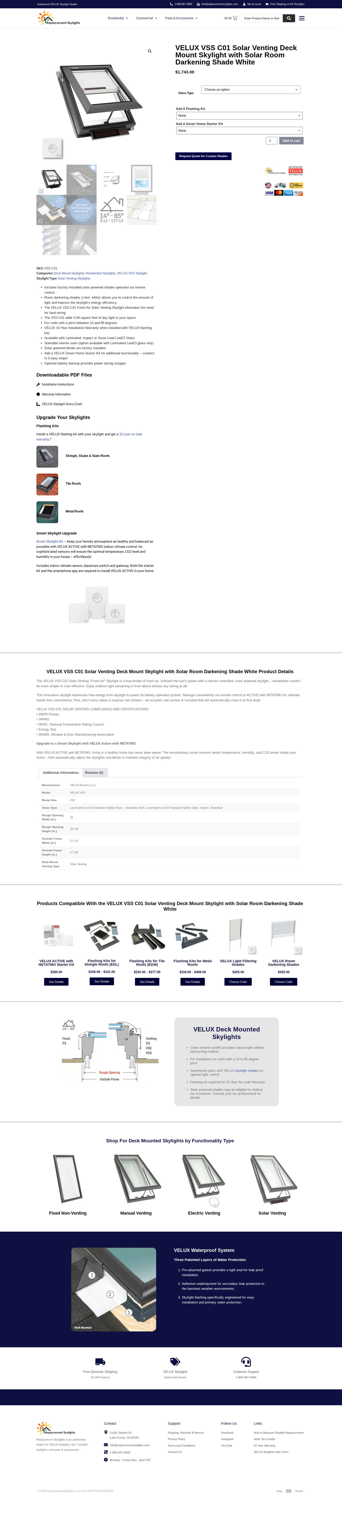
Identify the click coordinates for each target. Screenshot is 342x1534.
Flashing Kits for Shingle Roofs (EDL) (102, 962)
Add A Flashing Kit (190, 109)
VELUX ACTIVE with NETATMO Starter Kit (56, 963)
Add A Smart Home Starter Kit (199, 124)
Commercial (144, 18)
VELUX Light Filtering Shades (238, 963)
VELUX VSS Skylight (132, 273)
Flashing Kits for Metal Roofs (193, 963)
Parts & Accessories (179, 18)
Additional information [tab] (61, 773)
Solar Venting (272, 1213)
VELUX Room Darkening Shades (283, 963)
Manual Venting (136, 1213)
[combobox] (262, 18)
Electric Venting (204, 1213)
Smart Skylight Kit (49, 541)
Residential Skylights (100, 273)
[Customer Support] (246, 1362)
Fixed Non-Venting (67, 1213)
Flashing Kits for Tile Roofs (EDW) (147, 963)
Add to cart (291, 141)
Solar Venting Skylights (74, 278)
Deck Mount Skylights (69, 273)
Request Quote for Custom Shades (203, 156)
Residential (116, 18)
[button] (149, 51)
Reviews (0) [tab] (94, 773)
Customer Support (246, 1371)
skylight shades (246, 1071)
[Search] (289, 18)
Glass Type (186, 92)
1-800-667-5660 (246, 1377)
